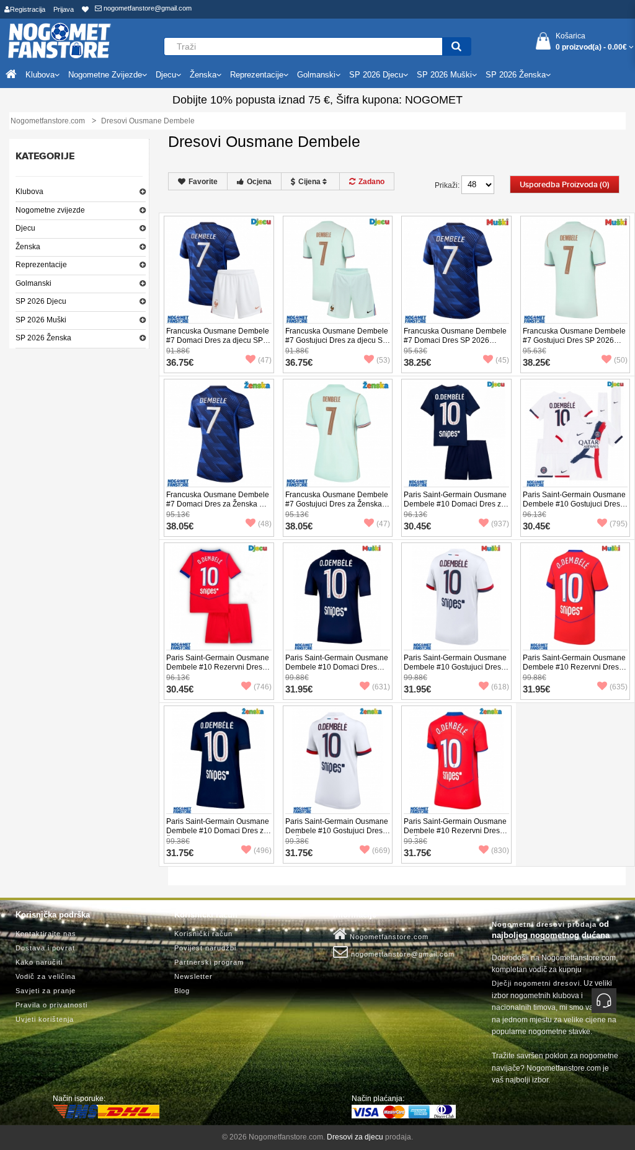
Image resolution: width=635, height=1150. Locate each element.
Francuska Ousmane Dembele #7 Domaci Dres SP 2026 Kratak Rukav (455, 340)
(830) (500, 850)
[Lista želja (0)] (85, 9)
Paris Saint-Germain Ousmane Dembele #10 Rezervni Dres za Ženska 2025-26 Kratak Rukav (455, 835)
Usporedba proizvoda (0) (565, 185)
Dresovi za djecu (355, 1137)
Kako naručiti (39, 962)
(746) (263, 687)
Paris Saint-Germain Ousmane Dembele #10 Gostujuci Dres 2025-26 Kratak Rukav (455, 667)
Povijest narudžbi (205, 948)
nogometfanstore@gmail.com (147, 8)
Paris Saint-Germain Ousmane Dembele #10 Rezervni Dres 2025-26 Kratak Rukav (574, 667)
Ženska (28, 246)
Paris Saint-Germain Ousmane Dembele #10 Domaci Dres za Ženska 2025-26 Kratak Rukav (217, 830)
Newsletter (193, 976)
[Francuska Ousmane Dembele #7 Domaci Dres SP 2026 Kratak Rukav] (456, 270)
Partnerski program (209, 962)
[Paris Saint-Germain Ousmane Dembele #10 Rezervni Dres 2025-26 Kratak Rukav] (575, 597)
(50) (621, 360)
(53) (383, 360)
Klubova (29, 191)
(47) (265, 360)
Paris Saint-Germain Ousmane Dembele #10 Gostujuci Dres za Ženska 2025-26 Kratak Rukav (336, 835)
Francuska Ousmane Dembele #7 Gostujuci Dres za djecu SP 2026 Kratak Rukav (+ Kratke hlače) (336, 345)
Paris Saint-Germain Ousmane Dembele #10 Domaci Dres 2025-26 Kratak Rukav (336, 667)
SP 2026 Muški (41, 320)
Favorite (203, 181)
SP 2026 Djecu (41, 301)
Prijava (63, 9)
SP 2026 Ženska (43, 338)
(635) (619, 687)
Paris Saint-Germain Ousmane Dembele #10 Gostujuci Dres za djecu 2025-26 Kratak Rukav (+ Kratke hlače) (574, 508)
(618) (500, 687)
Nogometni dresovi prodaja (544, 924)
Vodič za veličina (46, 976)
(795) (619, 524)
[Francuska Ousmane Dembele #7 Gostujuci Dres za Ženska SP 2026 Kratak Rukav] (338, 433)
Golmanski (33, 283)
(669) (381, 850)
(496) (263, 850)
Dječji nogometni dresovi (536, 983)
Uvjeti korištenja (45, 1019)
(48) (265, 524)
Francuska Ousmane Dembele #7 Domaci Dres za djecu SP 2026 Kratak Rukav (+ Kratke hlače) (217, 345)
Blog (182, 990)
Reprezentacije (41, 264)
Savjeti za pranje (46, 990)
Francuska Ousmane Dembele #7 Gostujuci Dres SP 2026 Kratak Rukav (574, 340)
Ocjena (259, 181)
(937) (500, 524)
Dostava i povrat (45, 948)
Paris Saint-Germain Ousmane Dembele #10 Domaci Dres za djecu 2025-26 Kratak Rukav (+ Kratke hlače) (456, 508)
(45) (502, 360)
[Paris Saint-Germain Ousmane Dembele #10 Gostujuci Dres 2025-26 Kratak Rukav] (456, 597)
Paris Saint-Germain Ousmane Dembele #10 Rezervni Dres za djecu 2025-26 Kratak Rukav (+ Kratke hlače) (217, 671)
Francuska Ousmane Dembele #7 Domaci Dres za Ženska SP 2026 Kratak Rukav (217, 504)
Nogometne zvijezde (50, 210)
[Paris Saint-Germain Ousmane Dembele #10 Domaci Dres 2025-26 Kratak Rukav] (338, 597)
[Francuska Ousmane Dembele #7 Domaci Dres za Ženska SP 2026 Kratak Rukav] (219, 433)
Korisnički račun (203, 933)
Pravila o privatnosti (51, 1005)
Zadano (371, 181)
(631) (381, 687)
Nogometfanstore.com (388, 936)
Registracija (27, 9)
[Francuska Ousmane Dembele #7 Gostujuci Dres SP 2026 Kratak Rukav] (575, 270)
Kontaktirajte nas (46, 933)
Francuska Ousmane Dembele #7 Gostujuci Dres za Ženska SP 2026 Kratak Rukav (336, 504)
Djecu (25, 228)
